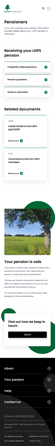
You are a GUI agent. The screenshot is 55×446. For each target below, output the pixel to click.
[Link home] (15, 8)
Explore (27, 334)
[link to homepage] (19, 416)
